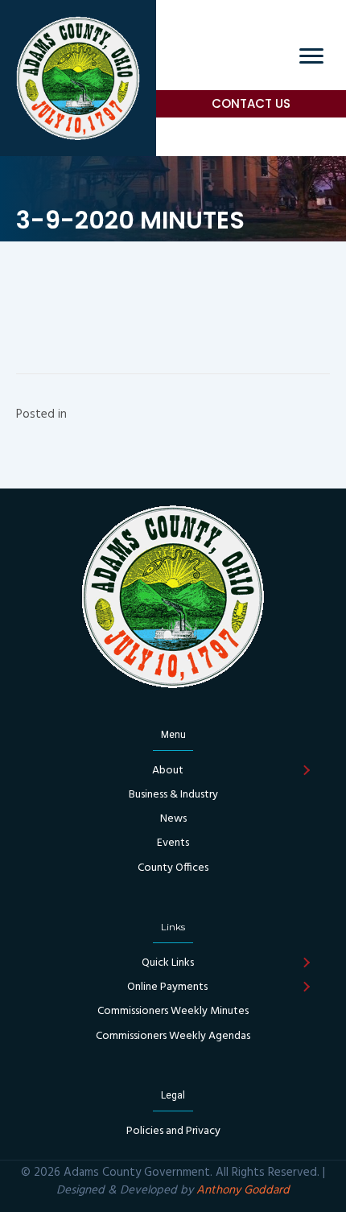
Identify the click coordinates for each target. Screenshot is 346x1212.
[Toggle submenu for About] (305, 771)
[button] (251, 103)
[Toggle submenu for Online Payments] (305, 987)
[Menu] (311, 56)
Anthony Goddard (243, 1190)
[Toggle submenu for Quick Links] (305, 963)
